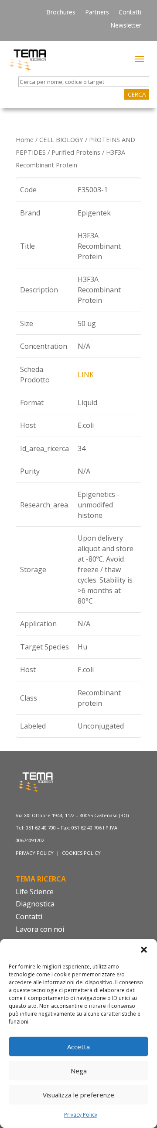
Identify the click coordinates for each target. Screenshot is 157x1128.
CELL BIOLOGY (61, 139)
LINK (86, 374)
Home (25, 139)
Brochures (60, 12)
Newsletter (125, 25)
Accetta (78, 1046)
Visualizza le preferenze (78, 1094)
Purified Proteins (75, 152)
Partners (97, 12)
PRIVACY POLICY (35, 853)
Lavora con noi (40, 929)
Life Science (35, 891)
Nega (79, 1070)
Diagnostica (35, 904)
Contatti (130, 12)
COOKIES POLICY (81, 853)
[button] (144, 949)
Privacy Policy (80, 1114)
